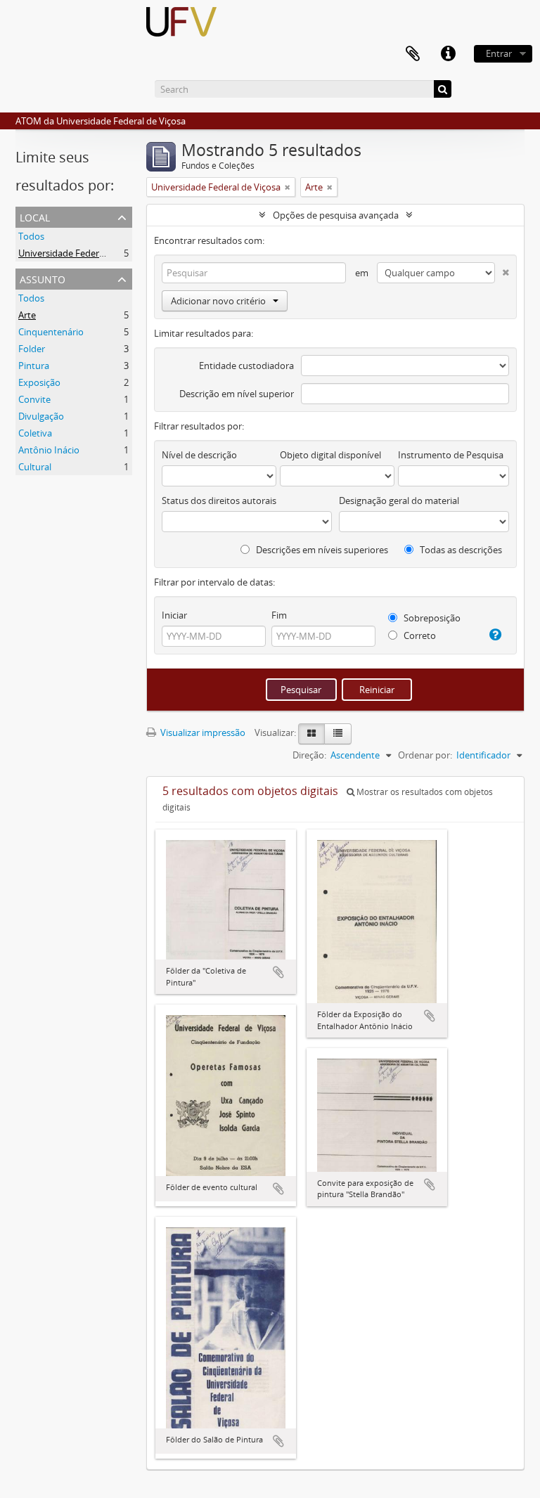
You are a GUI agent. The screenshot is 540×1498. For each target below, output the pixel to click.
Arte (27, 315)
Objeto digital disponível (330, 454)
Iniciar (174, 615)
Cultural (34, 466)
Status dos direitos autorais (219, 500)
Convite (34, 399)
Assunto (42, 278)
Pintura (33, 365)
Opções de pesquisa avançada (336, 215)
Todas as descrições (460, 549)
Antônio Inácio (48, 450)
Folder (31, 348)
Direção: (309, 755)
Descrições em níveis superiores (321, 549)
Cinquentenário (51, 331)
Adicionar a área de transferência (278, 972)
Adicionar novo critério (218, 301)
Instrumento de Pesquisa (450, 454)
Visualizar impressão (201, 732)
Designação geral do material (399, 500)
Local (35, 216)
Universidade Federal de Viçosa (83, 253)
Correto (418, 635)
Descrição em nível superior (236, 393)
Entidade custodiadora (246, 365)
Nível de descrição (199, 454)
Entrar (499, 53)
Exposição (39, 382)
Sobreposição (431, 618)
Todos (31, 236)
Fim (279, 615)
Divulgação (41, 416)
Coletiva (35, 433)
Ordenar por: (425, 755)
